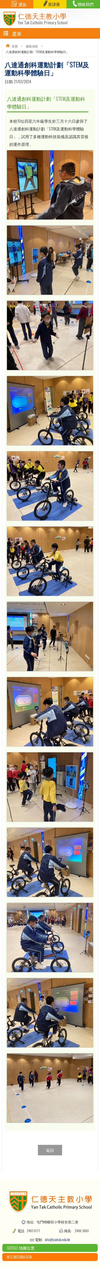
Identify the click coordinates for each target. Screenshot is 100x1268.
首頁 (15, 46)
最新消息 (32, 46)
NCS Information (19, 1257)
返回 (50, 1150)
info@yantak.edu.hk (57, 1239)
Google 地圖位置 (21, 1248)
